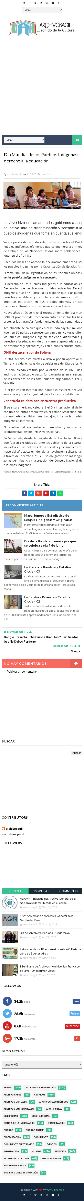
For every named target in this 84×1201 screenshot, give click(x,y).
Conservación (56, 1123)
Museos (36, 1151)
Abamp (8, 1087)
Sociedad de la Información (21, 1172)
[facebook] (30, 3)
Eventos (51, 1144)
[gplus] (36, 3)
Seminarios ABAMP (15, 1165)
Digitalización (12, 1137)
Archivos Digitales (15, 1102)
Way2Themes (55, 1189)
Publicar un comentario (22, 671)
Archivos (39, 1094)
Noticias (60, 1151)
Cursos (8, 1130)
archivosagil (14, 828)
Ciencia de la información (19, 1123)
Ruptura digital (51, 1158)
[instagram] (41, 3)
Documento (41, 1137)
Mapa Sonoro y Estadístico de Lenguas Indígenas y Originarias (48, 518)
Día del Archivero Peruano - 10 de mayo (45, 932)
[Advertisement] (42, 89)
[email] (53, 3)
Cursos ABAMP (35, 1130)
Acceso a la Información (40, 1087)
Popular (42, 891)
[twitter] (24, 3)
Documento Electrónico (19, 1144)
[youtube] (58, 3)
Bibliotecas (11, 1116)
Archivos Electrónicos (53, 1102)
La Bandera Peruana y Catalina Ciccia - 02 (47, 599)
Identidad (46, 174)
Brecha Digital (41, 1116)
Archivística (54, 1109)
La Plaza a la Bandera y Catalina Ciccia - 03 (48, 569)
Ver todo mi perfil (13, 834)
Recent (15, 891)
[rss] (47, 3)
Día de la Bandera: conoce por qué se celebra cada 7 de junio (50, 543)
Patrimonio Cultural (16, 1158)
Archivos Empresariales (19, 1109)
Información (11, 1151)
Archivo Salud (13, 1094)
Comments (68, 891)
